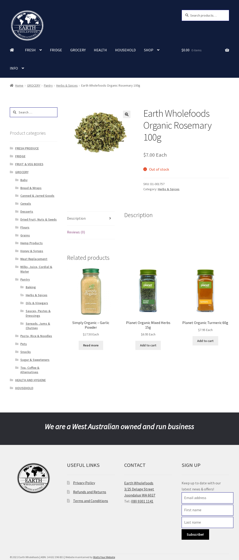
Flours (24, 227)
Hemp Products (31, 243)
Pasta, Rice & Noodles (36, 336)
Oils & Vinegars (37, 303)
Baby (24, 180)
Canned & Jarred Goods (37, 196)
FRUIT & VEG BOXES (29, 164)
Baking (31, 287)
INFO (14, 68)
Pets (23, 344)
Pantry (48, 85)
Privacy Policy (84, 482)
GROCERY (78, 50)
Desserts (26, 211)
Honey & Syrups (31, 251)
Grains (25, 235)
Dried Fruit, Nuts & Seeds (38, 219)
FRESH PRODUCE (27, 148)
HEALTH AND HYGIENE (30, 380)
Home (19, 85)
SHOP (148, 50)
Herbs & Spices (67, 85)
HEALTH (100, 50)
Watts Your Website (104, 557)
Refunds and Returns (89, 492)
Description (76, 218)
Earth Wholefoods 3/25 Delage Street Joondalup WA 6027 (139, 489)
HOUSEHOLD (125, 50)
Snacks (25, 352)
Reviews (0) (76, 232)
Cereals (25, 203)
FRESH (30, 50)
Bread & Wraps (31, 188)
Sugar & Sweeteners (34, 360)
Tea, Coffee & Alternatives (29, 370)
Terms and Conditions (90, 500)
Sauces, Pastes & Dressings (38, 313)
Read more (90, 345)
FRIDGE (56, 50)
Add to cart (148, 345)
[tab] (91, 218)
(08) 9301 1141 (142, 501)
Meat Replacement (33, 259)
